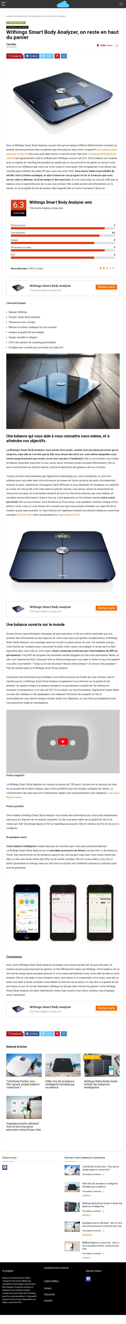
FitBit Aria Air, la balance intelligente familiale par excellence (60, 1084)
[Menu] (3, 4)
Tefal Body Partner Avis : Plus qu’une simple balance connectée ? (22, 1084)
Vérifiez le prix (106, 287)
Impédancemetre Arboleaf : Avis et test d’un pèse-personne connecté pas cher (23, 1126)
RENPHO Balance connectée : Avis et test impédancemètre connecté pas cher (100, 1245)
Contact (48, 1288)
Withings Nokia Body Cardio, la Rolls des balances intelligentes (101, 1084)
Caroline (11, 44)
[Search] (121, 4)
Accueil (9, 16)
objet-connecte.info (69, 514)
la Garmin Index (24, 514)
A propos (48, 1300)
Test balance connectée (17, 27)
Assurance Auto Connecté (56, 1267)
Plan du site (49, 1294)
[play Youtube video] (63, 741)
